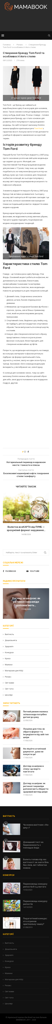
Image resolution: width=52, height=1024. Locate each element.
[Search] (49, 35)
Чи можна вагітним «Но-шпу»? (36, 826)
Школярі (9, 695)
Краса (7, 658)
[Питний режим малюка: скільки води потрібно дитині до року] (11, 716)
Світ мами (9, 682)
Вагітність (9, 634)
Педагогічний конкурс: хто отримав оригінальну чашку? (35, 921)
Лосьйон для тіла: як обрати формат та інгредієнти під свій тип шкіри (36, 733)
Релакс (20, 44)
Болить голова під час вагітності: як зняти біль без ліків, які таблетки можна (36, 863)
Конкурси (9, 652)
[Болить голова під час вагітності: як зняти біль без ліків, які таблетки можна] (11, 864)
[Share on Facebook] (28, 451)
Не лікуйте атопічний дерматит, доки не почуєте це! (34, 751)
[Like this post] (25, 451)
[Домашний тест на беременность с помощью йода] (11, 846)
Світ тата (9, 688)
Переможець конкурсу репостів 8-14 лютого (35, 885)
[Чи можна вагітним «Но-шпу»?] (11, 829)
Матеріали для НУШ (14, 670)
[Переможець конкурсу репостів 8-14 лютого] (11, 888)
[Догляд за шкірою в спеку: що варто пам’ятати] (11, 770)
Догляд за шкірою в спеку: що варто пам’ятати (33, 769)
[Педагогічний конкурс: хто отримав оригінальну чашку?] (11, 923)
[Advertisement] (26, 22)
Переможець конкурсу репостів (35, 902)
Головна (7, 44)
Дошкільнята (11, 640)
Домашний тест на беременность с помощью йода (33, 845)
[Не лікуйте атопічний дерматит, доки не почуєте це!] (11, 753)
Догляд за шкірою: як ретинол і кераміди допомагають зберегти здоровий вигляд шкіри (35, 787)
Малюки (8, 664)
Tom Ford (38, 128)
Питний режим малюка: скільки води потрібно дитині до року (35, 714)
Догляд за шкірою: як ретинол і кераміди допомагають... (26, 602)
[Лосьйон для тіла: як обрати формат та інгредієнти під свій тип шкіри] (11, 733)
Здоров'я (9, 646)
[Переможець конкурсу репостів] (11, 905)
